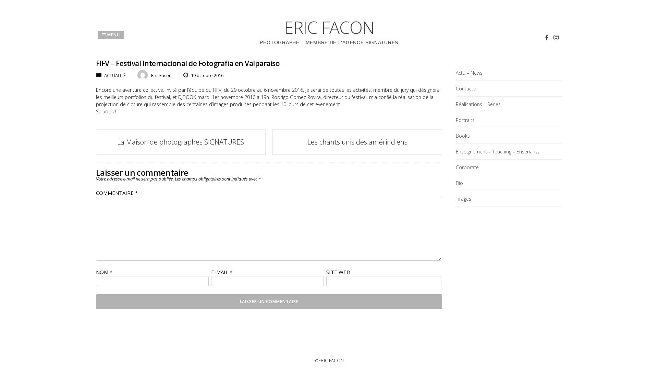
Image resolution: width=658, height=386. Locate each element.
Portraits (465, 120)
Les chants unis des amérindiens (357, 142)
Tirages (463, 199)
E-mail (221, 272)
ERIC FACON (329, 27)
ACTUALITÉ (115, 75)
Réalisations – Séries (478, 104)
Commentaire (117, 192)
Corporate (467, 167)
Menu (113, 35)
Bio (459, 183)
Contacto (466, 88)
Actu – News (469, 73)
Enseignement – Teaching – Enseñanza (498, 151)
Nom (104, 272)
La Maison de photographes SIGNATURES (180, 142)
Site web (338, 272)
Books (463, 136)
